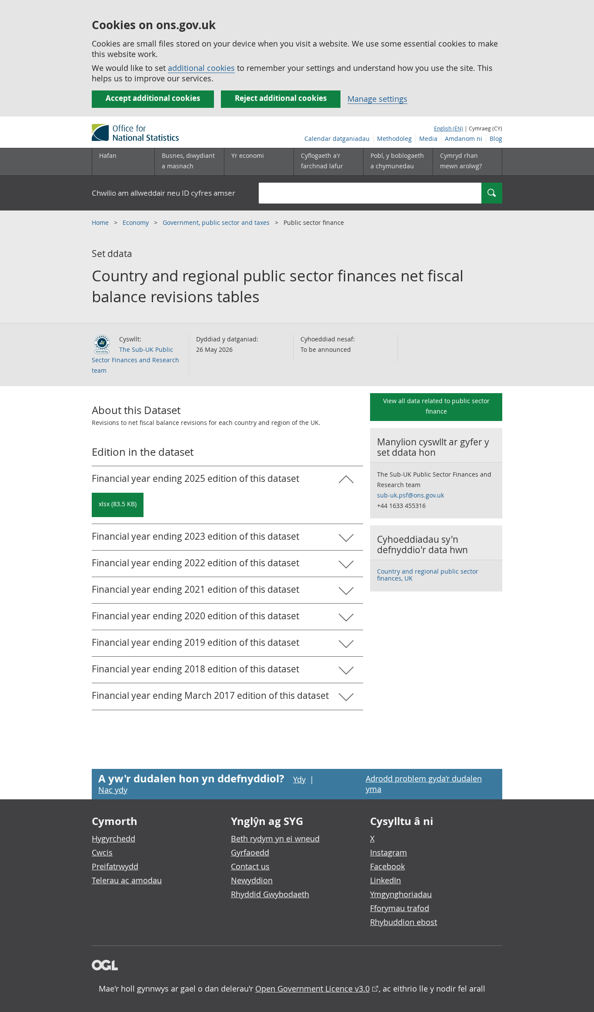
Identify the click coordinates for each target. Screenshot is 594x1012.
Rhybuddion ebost (403, 922)
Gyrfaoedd (250, 852)
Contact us (250, 866)
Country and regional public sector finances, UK (427, 574)
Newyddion (252, 880)
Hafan (108, 155)
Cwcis (102, 852)
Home (101, 222)
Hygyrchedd (113, 838)
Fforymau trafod (399, 908)
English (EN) (448, 128)
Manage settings (377, 99)
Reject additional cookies (281, 98)
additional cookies (201, 68)
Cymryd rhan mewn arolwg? (461, 160)
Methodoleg (394, 138)
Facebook (387, 866)
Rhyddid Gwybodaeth (270, 894)
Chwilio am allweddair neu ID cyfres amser (163, 193)
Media (428, 138)
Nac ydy (112, 790)
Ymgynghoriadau (401, 894)
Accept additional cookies (153, 98)
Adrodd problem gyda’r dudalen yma (424, 783)
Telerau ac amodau (127, 880)
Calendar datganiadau (337, 138)
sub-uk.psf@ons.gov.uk (410, 495)
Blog (496, 138)
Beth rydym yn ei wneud (275, 838)
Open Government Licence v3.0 (312, 988)
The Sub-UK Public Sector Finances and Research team (135, 359)
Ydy (299, 779)
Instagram (388, 852)
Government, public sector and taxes (217, 222)
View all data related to (436, 406)
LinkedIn (385, 880)
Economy (136, 222)
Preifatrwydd (115, 866)
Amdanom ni (463, 138)
